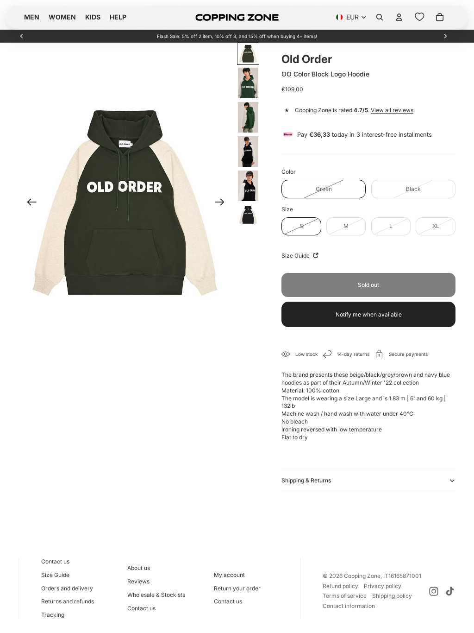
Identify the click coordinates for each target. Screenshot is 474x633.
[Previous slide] (22, 36)
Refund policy (340, 585)
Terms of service (345, 595)
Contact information (349, 605)
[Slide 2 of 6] (248, 83)
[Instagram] (433, 591)
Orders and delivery (67, 588)
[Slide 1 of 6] (248, 54)
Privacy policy (382, 585)
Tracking (52, 614)
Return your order (237, 588)
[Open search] (379, 17)
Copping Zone (362, 575)
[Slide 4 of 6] (248, 151)
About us (138, 567)
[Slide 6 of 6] (248, 215)
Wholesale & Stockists (156, 594)
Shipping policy (392, 595)
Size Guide (296, 255)
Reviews (138, 581)
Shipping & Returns (306, 480)
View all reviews (392, 110)
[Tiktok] (449, 591)
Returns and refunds (67, 601)
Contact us (55, 561)
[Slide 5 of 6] (248, 186)
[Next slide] (445, 36)
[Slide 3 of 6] (248, 117)
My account (229, 574)
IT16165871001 (402, 575)
